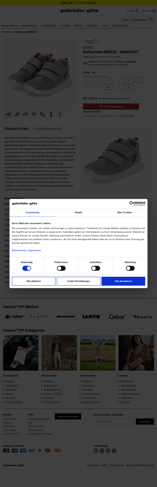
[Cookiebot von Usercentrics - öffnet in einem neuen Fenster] (131, 203)
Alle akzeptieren (123, 281)
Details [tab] (78, 212)
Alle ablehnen (33, 281)
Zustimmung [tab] (32, 212)
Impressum (34, 250)
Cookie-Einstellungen (78, 281)
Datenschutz (19, 250)
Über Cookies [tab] (124, 212)
